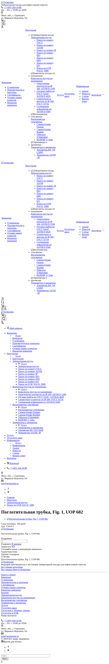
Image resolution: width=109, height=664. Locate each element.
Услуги (60, 95)
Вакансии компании (12, 103)
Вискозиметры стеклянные (38, 120)
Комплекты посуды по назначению (42, 79)
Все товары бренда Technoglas (15, 569)
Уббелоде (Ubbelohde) (42, 135)
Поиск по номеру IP (46, 50)
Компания (6, 82)
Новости (86, 93)
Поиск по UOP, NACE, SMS (44, 69)
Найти (4, 659)
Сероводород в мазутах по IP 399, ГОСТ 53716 (45, 101)
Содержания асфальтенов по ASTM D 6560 (44, 109)
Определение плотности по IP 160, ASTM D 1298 (46, 86)
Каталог (5, 592)
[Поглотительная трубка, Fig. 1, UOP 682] (27, 519)
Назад (18, 335)
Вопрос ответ (85, 100)
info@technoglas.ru (10, 483)
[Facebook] (8, 489)
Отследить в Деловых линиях (15, 610)
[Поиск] (3, 24)
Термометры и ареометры (43, 147)
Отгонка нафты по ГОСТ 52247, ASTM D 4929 (46, 93)
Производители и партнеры (15, 91)
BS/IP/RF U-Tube (45, 139)
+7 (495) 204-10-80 (12, 7)
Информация (82, 86)
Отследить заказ (9, 608)
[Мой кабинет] (2, 27)
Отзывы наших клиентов (14, 98)
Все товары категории (12, 567)
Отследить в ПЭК (9, 613)
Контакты (96, 95)
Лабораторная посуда (41, 37)
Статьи (85, 96)
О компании (13, 87)
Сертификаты (14, 95)
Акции (85, 91)
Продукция (30, 30)
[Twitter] (8, 492)
